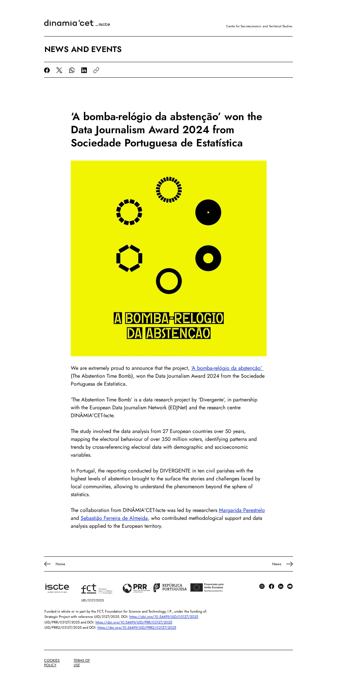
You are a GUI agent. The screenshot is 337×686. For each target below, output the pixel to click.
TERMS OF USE (82, 663)
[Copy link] (96, 70)
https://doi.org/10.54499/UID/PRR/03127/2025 (133, 622)
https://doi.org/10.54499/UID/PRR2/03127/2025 (136, 627)
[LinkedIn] (84, 70)
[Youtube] (290, 586)
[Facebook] (47, 70)
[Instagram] (262, 586)
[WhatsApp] (72, 70)
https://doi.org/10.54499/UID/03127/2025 (163, 616)
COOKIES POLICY (52, 663)
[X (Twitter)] (59, 70)
